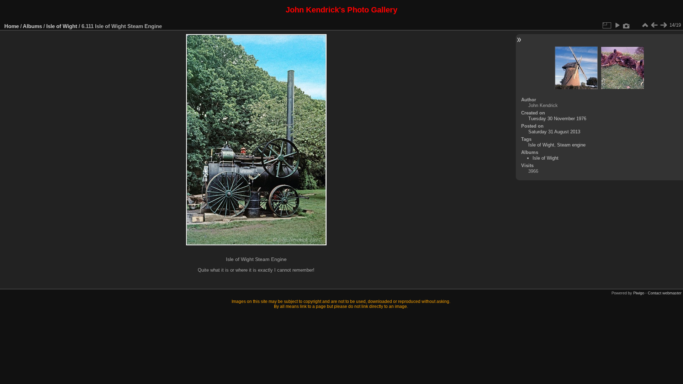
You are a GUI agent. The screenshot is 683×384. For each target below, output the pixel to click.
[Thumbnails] (645, 25)
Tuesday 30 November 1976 (557, 118)
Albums (32, 26)
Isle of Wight (61, 26)
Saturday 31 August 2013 (554, 131)
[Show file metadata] (626, 25)
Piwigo (638, 293)
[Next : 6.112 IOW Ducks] (663, 25)
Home (11, 26)
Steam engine (571, 145)
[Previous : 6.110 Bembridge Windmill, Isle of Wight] (654, 25)
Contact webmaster (665, 293)
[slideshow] (617, 25)
